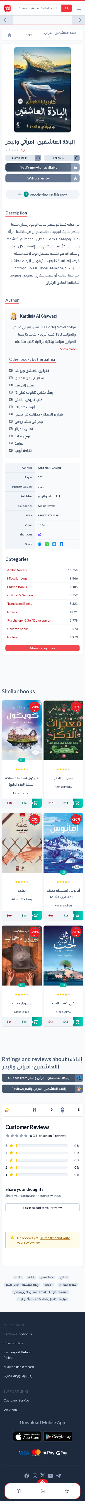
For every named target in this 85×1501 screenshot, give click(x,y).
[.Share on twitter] (54, 544)
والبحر (18, 1277)
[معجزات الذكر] (63, 730)
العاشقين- (47, 1277)
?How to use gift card (19, 1367)
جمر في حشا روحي (29, 421)
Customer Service (16, 1400)
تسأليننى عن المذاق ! (31, 378)
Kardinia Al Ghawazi (38, 316)
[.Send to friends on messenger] (39, 544)
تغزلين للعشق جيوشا (32, 370)
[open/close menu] (78, 8)
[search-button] (66, 8)
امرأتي (63, 1277)
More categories (42, 648)
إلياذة (31, 1277)
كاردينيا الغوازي (67, 1284)
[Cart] (43, 1491)
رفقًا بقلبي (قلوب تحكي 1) (34, 392)
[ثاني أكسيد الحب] (63, 956)
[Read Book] (21, 760)
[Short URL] (57, 534)
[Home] (9, 35)
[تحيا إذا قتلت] (6, 20)
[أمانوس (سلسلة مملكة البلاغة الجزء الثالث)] (63, 843)
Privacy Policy (13, 1343)
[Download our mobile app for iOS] (27, 1436)
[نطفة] (22, 843)
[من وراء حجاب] (22, 956)
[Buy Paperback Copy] (22, 803)
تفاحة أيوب (23, 450)
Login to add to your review (42, 1208)
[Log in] (66, 1491)
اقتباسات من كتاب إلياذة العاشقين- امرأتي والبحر (40, 1292)
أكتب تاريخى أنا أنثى (29, 399)
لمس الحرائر (24, 428)
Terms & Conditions (18, 1334)
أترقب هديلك (25, 407)
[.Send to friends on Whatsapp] (47, 544)
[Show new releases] (42, 1481)
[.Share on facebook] (61, 544)
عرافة (19, 443)
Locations (10, 1409)
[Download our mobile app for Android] (57, 1436)
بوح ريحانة (22, 436)
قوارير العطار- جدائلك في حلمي (39, 414)
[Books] (18, 1491)
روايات (48, 1284)
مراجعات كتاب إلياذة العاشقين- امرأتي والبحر (42, 1299)
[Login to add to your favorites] (23, 150)
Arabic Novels (46, 506)
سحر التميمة (24, 385)
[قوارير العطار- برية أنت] (78, 20)
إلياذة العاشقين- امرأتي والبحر (22, 1284)
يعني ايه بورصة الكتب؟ (18, 1376)
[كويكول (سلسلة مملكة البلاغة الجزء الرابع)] (22, 730)
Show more (68, 349)
